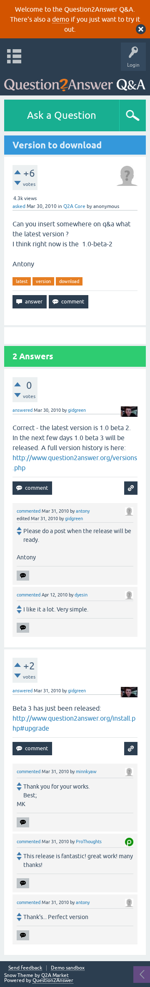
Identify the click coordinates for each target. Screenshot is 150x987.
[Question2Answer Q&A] (74, 81)
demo (60, 19)
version (43, 281)
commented (28, 511)
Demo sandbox (68, 968)
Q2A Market (55, 975)
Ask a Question (61, 115)
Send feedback (25, 968)
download (69, 281)
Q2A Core (74, 206)
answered (22, 410)
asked (18, 206)
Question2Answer (52, 980)
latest (22, 281)
